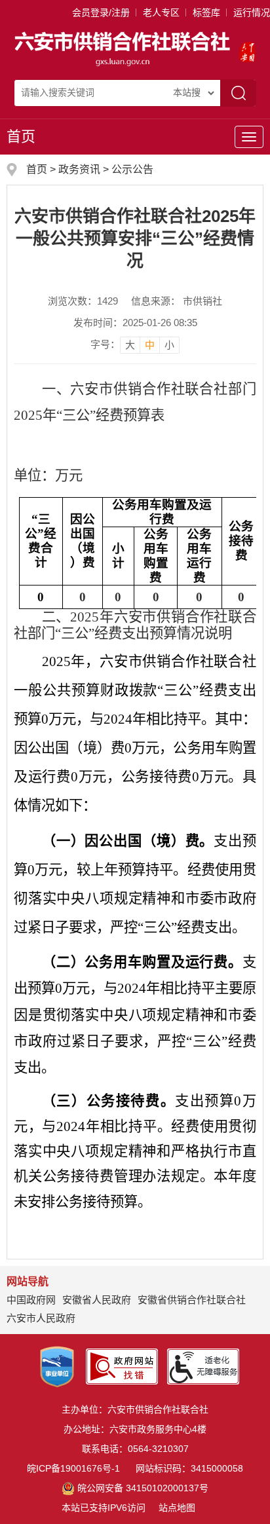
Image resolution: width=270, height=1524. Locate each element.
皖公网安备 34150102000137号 (142, 1488)
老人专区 (161, 12)
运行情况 (251, 12)
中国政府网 (31, 1299)
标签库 (206, 12)
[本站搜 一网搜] (193, 93)
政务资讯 (79, 169)
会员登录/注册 (101, 12)
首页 (21, 136)
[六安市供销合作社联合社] (123, 48)
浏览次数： (83, 301)
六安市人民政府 (41, 1318)
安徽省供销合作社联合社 (192, 1299)
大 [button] (130, 344)
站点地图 (177, 1507)
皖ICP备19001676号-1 (73, 1468)
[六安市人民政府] (247, 48)
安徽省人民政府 (96, 1299)
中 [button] (150, 344)
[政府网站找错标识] (122, 1365)
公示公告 (132, 169)
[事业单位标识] (57, 1365)
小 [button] (169, 344)
